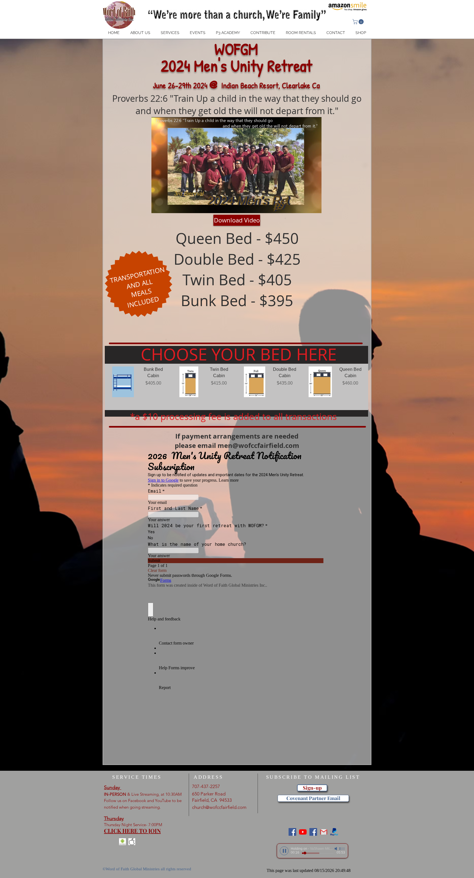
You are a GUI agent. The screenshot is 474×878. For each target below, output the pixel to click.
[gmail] (324, 832)
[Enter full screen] (314, 205)
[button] (358, 21)
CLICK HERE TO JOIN (132, 830)
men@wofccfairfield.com (258, 445)
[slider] (342, 848)
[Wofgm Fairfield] (303, 832)
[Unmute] (167, 205)
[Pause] (158, 205)
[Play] (284, 851)
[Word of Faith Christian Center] (313, 832)
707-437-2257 (206, 786)
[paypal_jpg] (334, 832)
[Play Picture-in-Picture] (304, 205)
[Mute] (336, 848)
